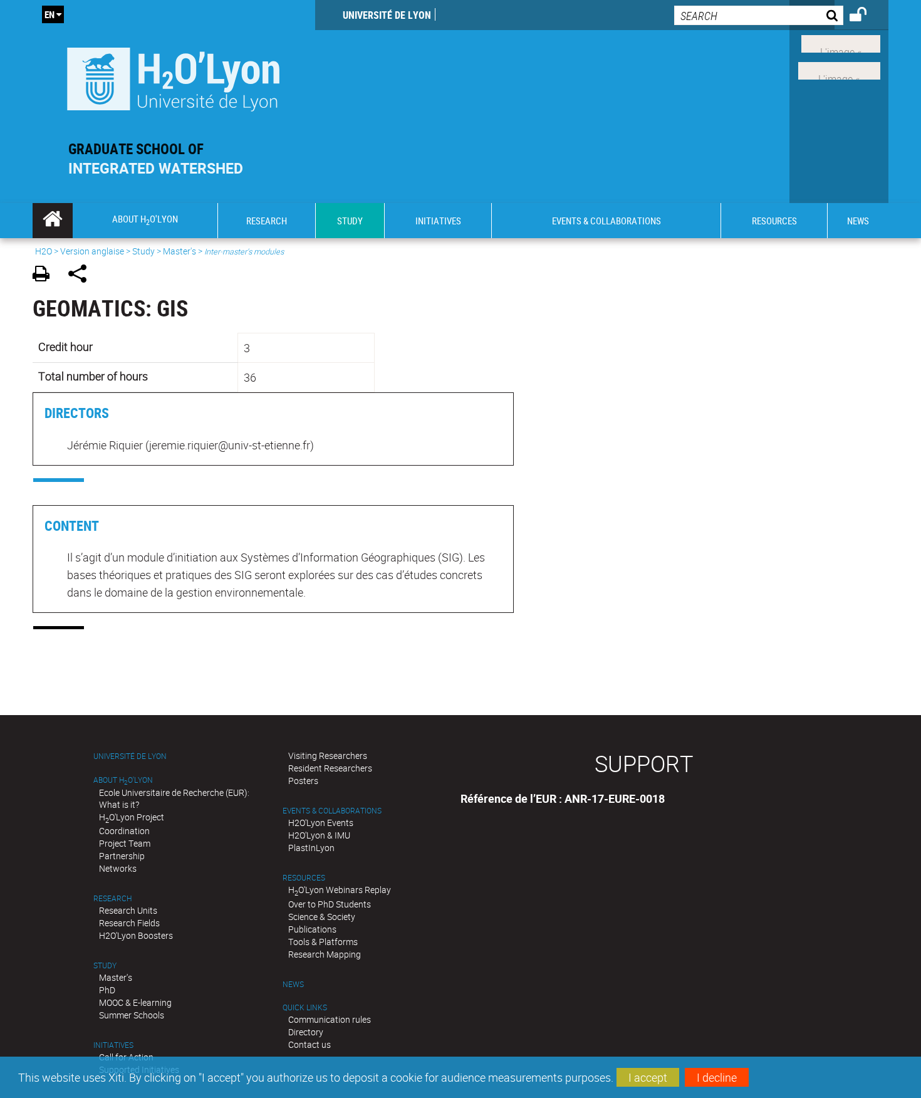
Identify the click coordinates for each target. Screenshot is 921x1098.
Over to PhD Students (329, 904)
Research (112, 898)
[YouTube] (839, 69)
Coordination (124, 831)
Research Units (128, 910)
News (293, 984)
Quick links (305, 1007)
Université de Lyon (387, 15)
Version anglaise (92, 251)
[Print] (45, 275)
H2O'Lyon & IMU (319, 835)
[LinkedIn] (840, 42)
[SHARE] (81, 275)
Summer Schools (131, 1015)
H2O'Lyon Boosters (136, 935)
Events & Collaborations (332, 810)
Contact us (309, 1044)
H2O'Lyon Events (320, 823)
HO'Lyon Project (131, 817)
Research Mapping (324, 954)
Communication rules (329, 1019)
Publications (312, 929)
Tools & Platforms (323, 942)
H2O (43, 251)
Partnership (122, 856)
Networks (118, 868)
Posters (303, 781)
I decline (717, 1077)
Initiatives (113, 1045)
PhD (107, 990)
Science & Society (321, 917)
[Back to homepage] (174, 76)
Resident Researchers (330, 768)
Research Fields (129, 923)
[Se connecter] (866, 16)
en (49, 14)
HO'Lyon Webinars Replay (339, 890)
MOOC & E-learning (135, 1002)
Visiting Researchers (327, 755)
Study (143, 251)
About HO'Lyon (123, 780)
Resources (304, 877)
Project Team (124, 843)
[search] (758, 15)
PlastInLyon (311, 848)
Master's (179, 251)
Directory (305, 1032)
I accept (647, 1077)
